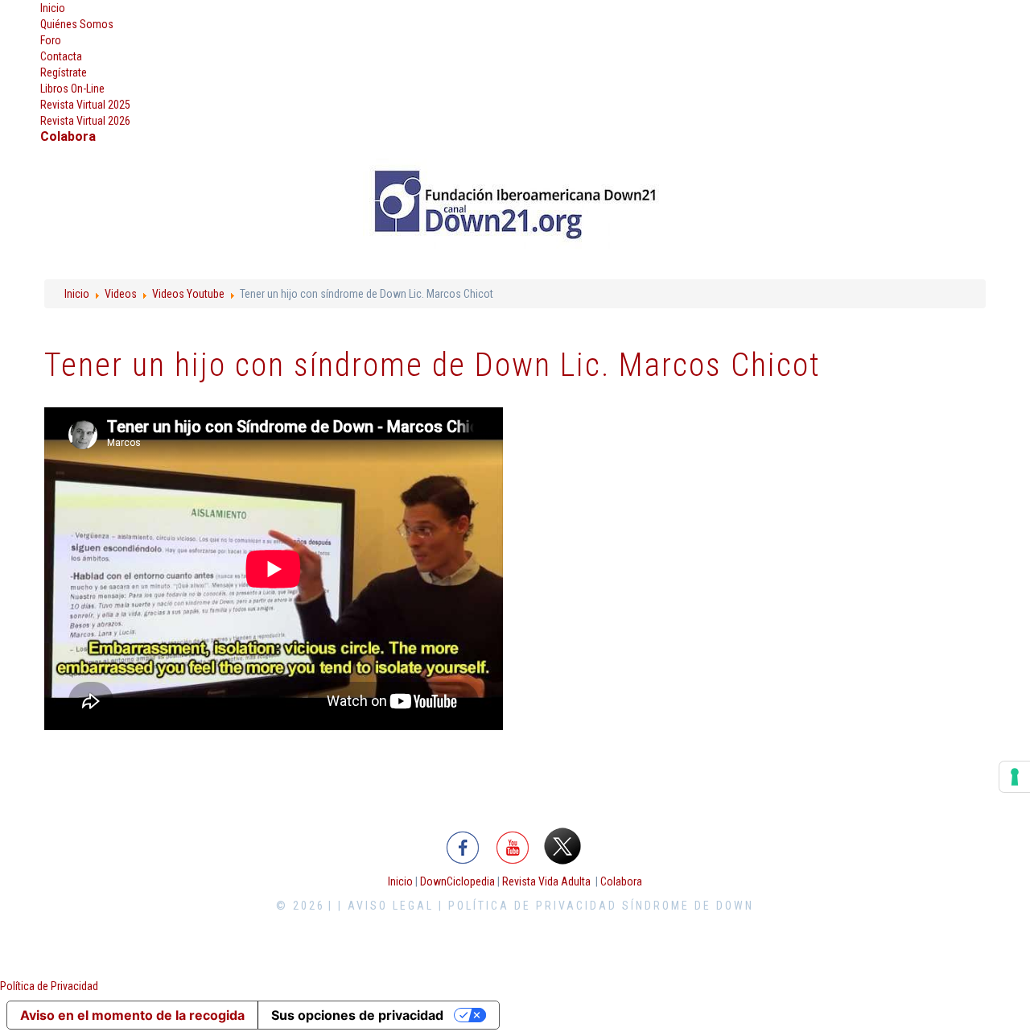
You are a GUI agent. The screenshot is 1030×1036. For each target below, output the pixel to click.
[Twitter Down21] (562, 845)
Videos (121, 293)
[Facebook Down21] (463, 845)
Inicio (76, 293)
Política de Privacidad (49, 986)
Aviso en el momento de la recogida (132, 1015)
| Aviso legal (386, 905)
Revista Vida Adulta (546, 881)
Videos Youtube (188, 293)
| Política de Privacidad (528, 905)
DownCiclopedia (457, 881)
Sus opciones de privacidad (357, 1015)
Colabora (621, 881)
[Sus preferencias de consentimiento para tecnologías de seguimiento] (1014, 777)
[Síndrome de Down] (515, 205)
